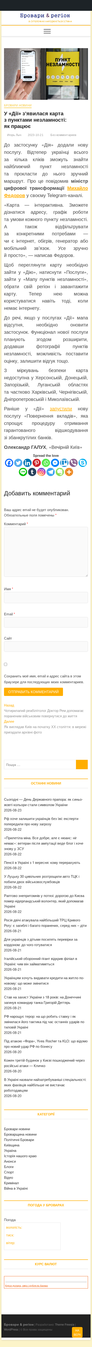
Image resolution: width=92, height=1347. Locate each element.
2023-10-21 (35, 135)
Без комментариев (63, 135)
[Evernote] (60, 472)
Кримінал (11, 1182)
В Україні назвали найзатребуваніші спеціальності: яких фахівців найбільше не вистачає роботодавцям (45, 1085)
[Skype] (83, 463)
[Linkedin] (27, 463)
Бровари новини (18, 105)
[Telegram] (50, 472)
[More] (69, 472)
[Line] (23, 472)
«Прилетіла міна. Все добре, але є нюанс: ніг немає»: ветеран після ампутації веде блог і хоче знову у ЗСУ (43, 843)
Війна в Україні (16, 1188)
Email (9, 613)
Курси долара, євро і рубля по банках (26, 1285)
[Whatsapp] (46, 463)
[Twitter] (18, 463)
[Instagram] (41, 472)
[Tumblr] (32, 472)
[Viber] (73, 463)
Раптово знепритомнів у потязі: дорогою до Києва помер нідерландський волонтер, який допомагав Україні (44, 901)
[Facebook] (9, 463)
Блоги (8, 1166)
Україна (10, 1150)
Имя (8, 588)
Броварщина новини (20, 1134)
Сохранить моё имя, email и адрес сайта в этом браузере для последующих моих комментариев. (44, 678)
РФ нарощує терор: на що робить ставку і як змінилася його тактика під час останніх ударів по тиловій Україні (44, 1021)
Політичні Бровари (19, 1139)
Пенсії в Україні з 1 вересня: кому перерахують (42, 862)
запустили (61, 408)
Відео (8, 1177)
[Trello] (64, 463)
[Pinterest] (37, 463)
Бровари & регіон (18, 1324)
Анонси (10, 1161)
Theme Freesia (64, 1324)
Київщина (11, 1144)
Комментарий (16, 523)
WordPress (11, 1329)
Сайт (8, 638)
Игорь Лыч (13, 135)
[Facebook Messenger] (55, 463)
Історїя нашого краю (20, 1155)
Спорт (9, 1171)
